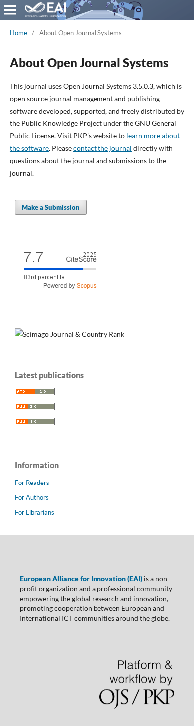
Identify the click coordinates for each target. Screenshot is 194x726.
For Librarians (34, 512)
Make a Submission (51, 207)
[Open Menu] (10, 10)
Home (18, 33)
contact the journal (102, 148)
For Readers (32, 482)
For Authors (32, 497)
